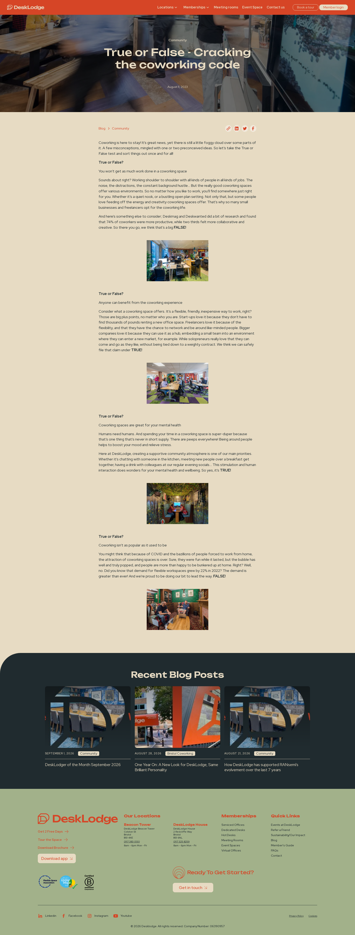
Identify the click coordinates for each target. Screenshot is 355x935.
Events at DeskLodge (285, 825)
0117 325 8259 (181, 841)
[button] (168, 7)
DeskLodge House (190, 825)
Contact (276, 855)
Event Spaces (230, 845)
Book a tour (305, 7)
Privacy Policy (296, 916)
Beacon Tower (137, 825)
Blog (274, 840)
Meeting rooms (226, 7)
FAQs (274, 850)
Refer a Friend (280, 830)
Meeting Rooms (232, 840)
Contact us (276, 7)
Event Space (252, 7)
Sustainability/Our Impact (288, 835)
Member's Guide (282, 845)
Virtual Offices (231, 850)
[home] (25, 7)
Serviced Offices (232, 825)
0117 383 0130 (132, 841)
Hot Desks (228, 835)
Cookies (313, 916)
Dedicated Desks (233, 830)
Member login (333, 7)
